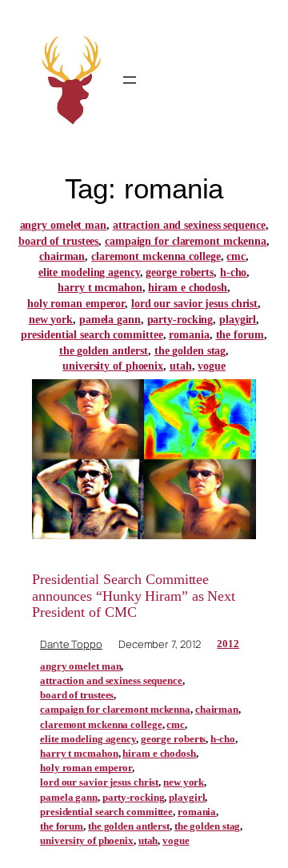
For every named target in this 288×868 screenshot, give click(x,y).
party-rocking (180, 320)
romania (189, 335)
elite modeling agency (89, 272)
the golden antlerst (103, 351)
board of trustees (58, 241)
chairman (62, 256)
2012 (228, 644)
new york (51, 320)
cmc (236, 256)
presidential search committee (91, 335)
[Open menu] (129, 80)
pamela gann (110, 320)
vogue (212, 366)
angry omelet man (63, 225)
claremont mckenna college (156, 256)
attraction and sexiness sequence (189, 225)
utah (181, 366)
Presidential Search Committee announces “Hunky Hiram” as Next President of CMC (133, 595)
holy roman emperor (76, 304)
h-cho (233, 272)
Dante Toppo (71, 644)
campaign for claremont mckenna (185, 241)
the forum (240, 335)
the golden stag (190, 351)
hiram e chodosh (187, 288)
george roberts (180, 272)
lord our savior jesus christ (194, 304)
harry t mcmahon (100, 288)
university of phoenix (112, 366)
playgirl (237, 320)
